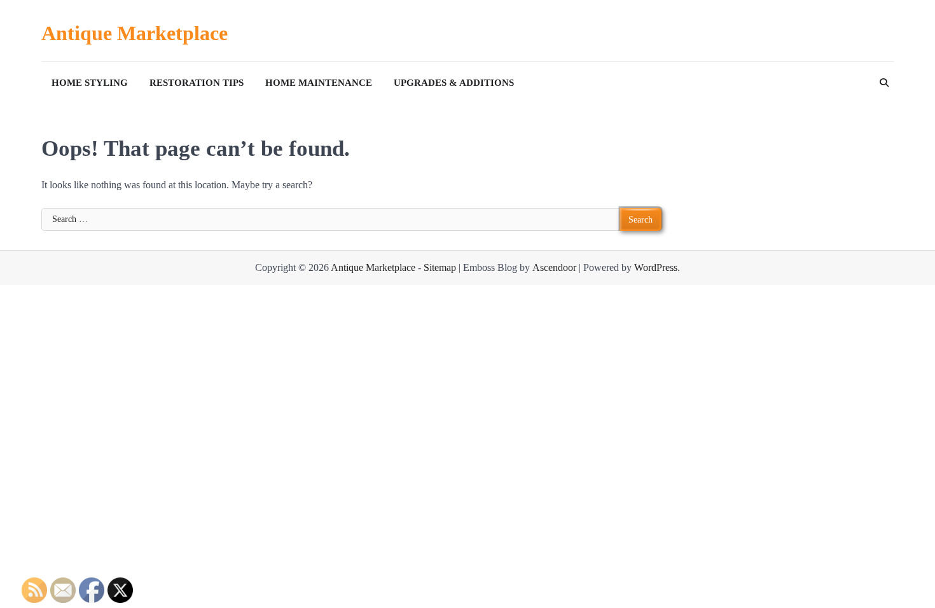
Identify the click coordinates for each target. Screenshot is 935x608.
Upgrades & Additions (454, 83)
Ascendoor (554, 267)
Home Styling (90, 83)
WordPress (655, 267)
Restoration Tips (196, 83)
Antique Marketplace (134, 33)
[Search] (884, 82)
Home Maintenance (318, 83)
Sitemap (440, 267)
